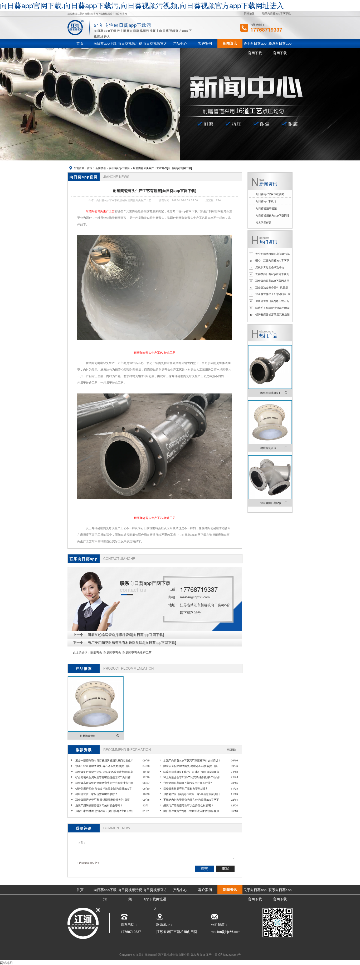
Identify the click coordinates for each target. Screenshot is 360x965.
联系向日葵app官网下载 (276, 13)
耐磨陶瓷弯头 (112, 652)
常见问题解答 (263, 222)
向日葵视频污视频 (266, 208)
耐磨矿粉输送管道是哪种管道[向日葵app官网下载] (126, 634)
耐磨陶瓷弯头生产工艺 (137, 652)
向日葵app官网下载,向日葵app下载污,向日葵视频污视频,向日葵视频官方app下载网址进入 (142, 5)
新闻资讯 (100, 168)
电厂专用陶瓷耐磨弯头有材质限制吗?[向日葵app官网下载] (132, 642)
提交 (204, 868)
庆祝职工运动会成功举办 (269, 267)
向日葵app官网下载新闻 (270, 194)
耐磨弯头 (96, 652)
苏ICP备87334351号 (228, 954)
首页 (89, 168)
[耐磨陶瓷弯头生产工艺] (154, 342)
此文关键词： (81, 652)
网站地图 (249, 13)
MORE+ (231, 749)
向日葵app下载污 (119, 168)
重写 (225, 868)
